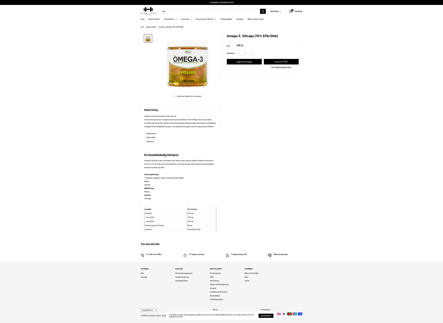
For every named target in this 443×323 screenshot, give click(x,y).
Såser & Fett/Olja (251, 273)
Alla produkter (151, 27)
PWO (212, 277)
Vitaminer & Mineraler (218, 292)
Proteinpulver (215, 273)
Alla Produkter (154, 19)
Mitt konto (274, 11)
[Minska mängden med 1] (238, 53)
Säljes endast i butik (255, 19)
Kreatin (213, 288)
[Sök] (263, 11)
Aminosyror (214, 281)
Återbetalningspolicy (183, 273)
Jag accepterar (266, 316)
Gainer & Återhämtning (219, 284)
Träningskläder (226, 19)
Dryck (247, 281)
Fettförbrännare (216, 299)
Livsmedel (185, 19)
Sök (142, 273)
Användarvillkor (181, 281)
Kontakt (144, 277)
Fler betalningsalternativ (281, 67)
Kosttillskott (169, 19)
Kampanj (239, 19)
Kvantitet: (231, 53)
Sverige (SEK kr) (147, 310)
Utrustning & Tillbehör (205, 19)
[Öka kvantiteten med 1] (251, 53)
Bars (246, 277)
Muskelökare (215, 296)
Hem (142, 19)
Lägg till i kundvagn (244, 62)
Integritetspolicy (182, 277)
